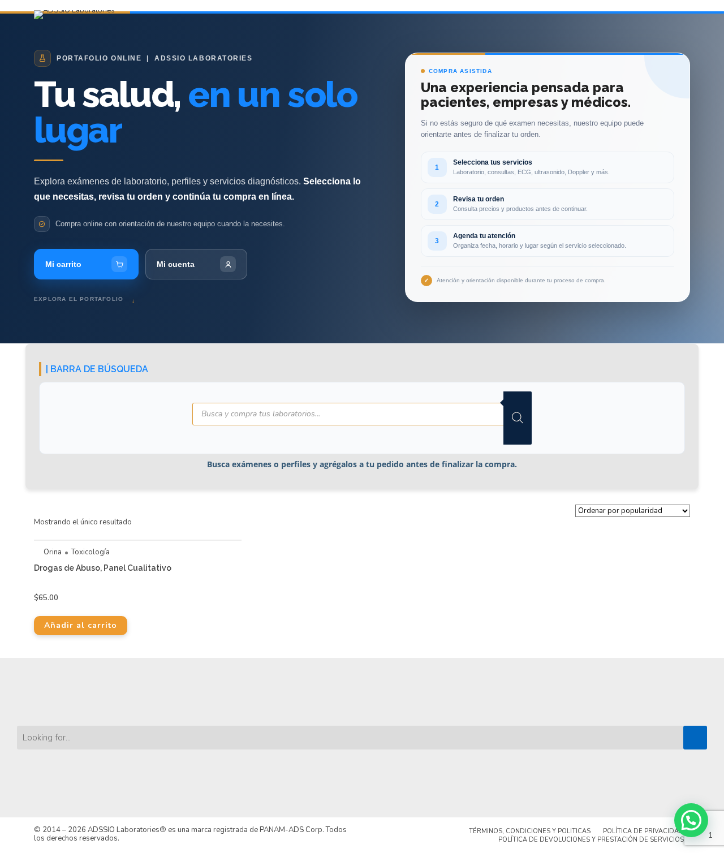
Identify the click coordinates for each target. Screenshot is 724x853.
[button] (691, 820)
